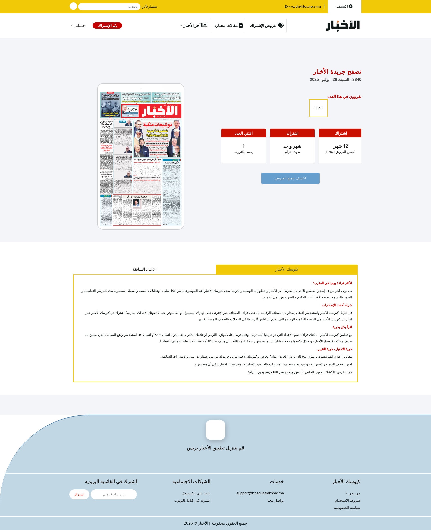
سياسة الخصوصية (347, 508)
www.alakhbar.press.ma (304, 6)
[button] (150, 6)
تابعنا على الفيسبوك (196, 493)
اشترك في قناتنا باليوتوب (192, 500)
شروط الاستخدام (347, 500)
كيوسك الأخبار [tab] (286, 269)
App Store (235, 462)
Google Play (196, 462)
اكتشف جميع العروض (290, 178)
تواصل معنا (276, 500)
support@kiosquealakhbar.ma (260, 493)
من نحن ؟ (353, 493)
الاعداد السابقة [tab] (144, 269)
